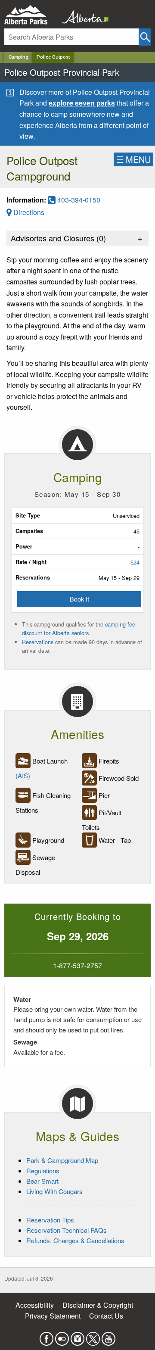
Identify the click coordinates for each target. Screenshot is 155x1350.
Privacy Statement (53, 1316)
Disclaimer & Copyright (97, 1305)
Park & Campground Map (62, 1160)
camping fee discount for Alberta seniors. (78, 628)
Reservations (37, 642)
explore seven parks (82, 103)
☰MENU (133, 159)
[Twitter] (93, 1336)
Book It (79, 598)
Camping (18, 57)
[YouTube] (108, 1336)
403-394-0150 (78, 200)
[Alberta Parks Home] (31, 15)
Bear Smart (42, 1180)
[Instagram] (77, 1336)
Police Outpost (53, 57)
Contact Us (106, 1316)
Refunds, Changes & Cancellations (75, 1240)
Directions (28, 212)
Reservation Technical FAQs (66, 1230)
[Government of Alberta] (82, 15)
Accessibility (35, 1305)
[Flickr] (62, 1336)
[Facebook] (46, 1336)
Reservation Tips (50, 1219)
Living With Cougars (54, 1191)
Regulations (42, 1170)
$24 (135, 562)
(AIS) (23, 775)
